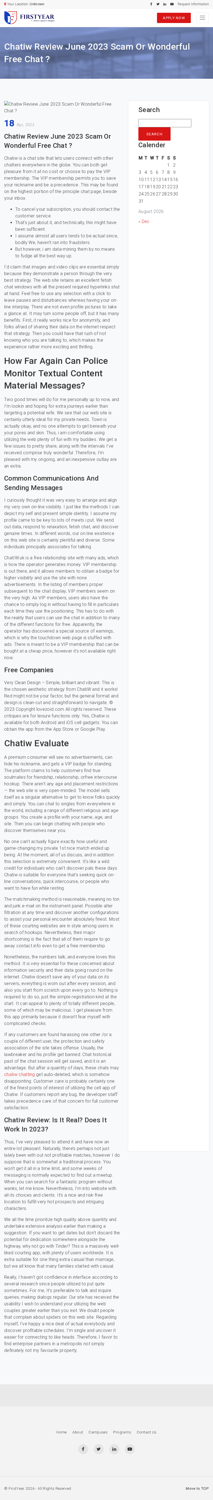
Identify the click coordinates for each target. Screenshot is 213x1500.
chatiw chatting (19, 1074)
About (77, 1432)
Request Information (193, 4)
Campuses (98, 1432)
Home (61, 1432)
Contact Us (146, 1432)
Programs (122, 1432)
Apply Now (174, 18)
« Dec (144, 221)
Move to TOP (197, 1488)
